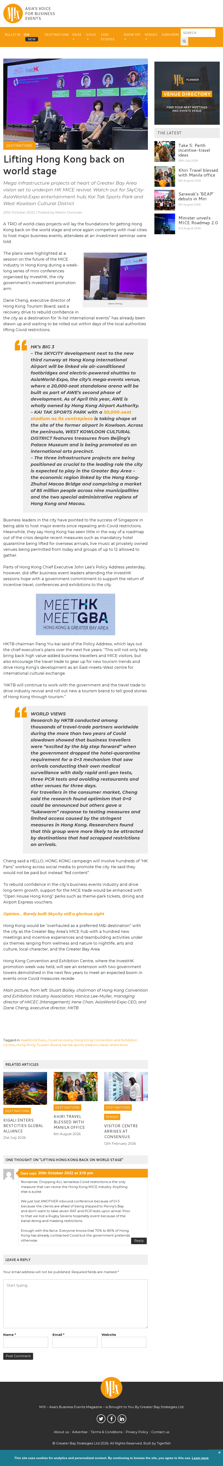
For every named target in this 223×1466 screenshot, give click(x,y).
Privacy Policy (137, 1432)
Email (58, 1334)
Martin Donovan (68, 212)
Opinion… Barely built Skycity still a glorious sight (53, 914)
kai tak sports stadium (80, 1045)
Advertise (80, 1432)
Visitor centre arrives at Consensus (121, 1131)
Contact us (160, 1432)
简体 (27, 34)
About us (61, 1432)
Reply (139, 1241)
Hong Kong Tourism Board (38, 1045)
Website (108, 1334)
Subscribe (170, 34)
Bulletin (12, 34)
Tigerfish (164, 1443)
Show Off (132, 34)
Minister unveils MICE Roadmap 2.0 (198, 220)
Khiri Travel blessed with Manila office (69, 1122)
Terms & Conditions (106, 1432)
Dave (24, 1173)
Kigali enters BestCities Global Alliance (23, 1125)
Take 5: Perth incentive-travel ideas (194, 150)
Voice (91, 34)
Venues (151, 34)
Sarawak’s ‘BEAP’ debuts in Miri (195, 196)
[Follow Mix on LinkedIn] (122, 1418)
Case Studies (107, 36)
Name (9, 1334)
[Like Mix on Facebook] (111, 1418)
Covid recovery (60, 1040)
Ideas (76, 34)
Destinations (57, 34)
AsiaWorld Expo (33, 1040)
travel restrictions (114, 1045)
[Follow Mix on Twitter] (101, 1418)
